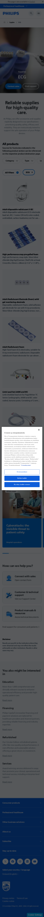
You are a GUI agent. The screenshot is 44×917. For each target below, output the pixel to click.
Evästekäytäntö (26, 465)
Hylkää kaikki (22, 478)
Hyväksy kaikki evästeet (22, 484)
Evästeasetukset (22, 472)
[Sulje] (39, 429)
